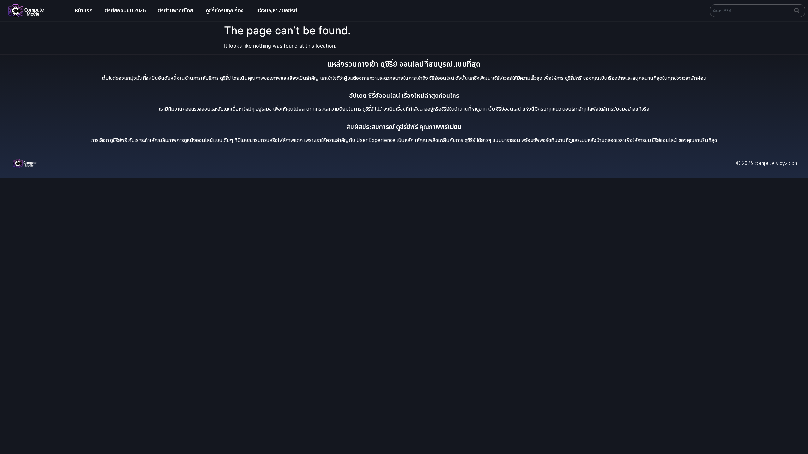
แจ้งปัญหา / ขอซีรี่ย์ (276, 11)
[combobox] (751, 10)
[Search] (798, 10)
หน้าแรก (83, 11)
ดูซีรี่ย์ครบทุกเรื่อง (225, 11)
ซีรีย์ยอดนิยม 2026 (125, 11)
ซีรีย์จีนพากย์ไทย (175, 11)
